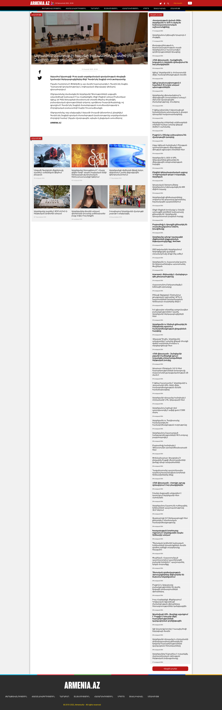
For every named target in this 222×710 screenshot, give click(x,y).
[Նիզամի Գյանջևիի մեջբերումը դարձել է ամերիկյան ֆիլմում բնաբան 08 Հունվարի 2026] (52, 143)
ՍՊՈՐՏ (121, 696)
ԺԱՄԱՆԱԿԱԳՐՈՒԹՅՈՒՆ (43, 696)
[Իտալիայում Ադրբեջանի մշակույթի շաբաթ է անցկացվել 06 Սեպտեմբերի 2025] (127, 184)
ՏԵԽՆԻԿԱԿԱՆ (136, 696)
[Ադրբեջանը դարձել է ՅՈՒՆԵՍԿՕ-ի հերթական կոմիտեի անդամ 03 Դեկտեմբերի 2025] (52, 184)
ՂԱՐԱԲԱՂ (64, 696)
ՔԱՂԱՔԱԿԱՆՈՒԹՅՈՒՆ (16, 696)
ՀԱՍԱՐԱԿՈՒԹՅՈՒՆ (103, 696)
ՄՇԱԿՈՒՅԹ (153, 696)
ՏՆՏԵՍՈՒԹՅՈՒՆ (82, 696)
